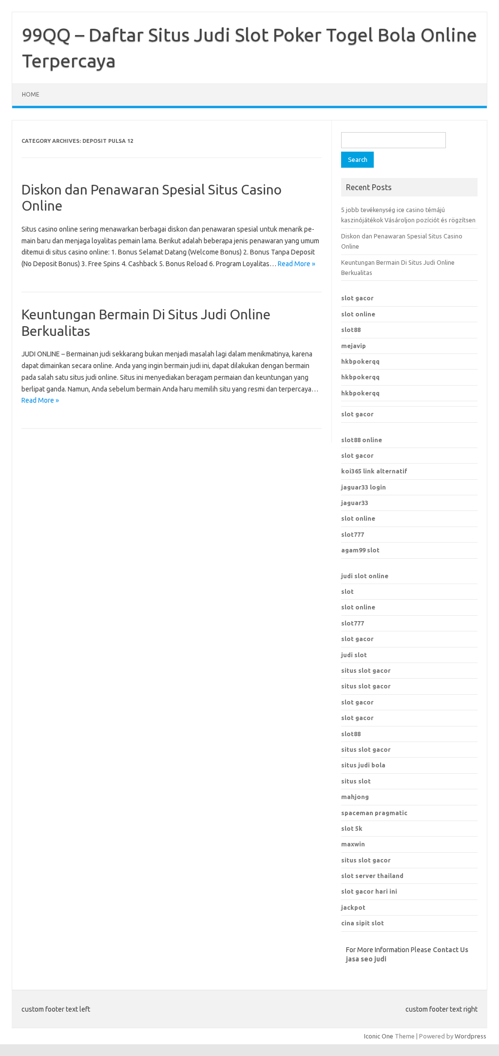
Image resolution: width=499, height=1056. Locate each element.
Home (30, 94)
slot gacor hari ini (369, 891)
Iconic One (378, 1036)
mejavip (353, 345)
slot (347, 591)
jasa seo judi (366, 959)
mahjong (355, 796)
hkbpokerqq (360, 361)
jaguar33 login (363, 487)
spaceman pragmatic (374, 812)
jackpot (353, 907)
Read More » (296, 264)
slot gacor (357, 297)
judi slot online (364, 575)
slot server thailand (372, 875)
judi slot (354, 654)
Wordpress (470, 1036)
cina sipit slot (362, 922)
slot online (358, 314)
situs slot (356, 781)
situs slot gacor (366, 670)
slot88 (351, 329)
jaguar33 (354, 502)
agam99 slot (360, 550)
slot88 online (361, 439)
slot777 (352, 534)
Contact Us (450, 950)
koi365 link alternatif (374, 471)
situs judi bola (363, 765)
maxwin (353, 844)
